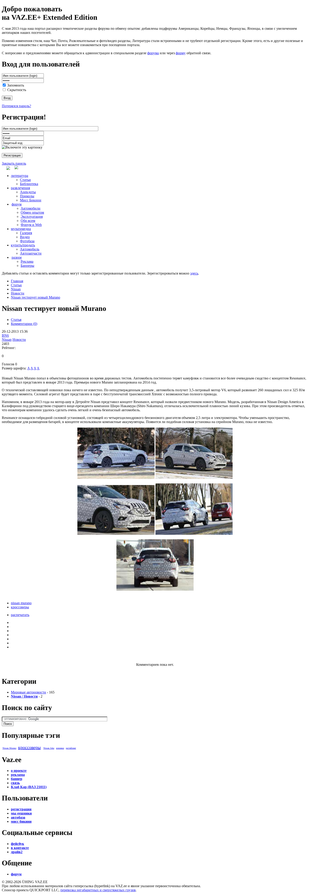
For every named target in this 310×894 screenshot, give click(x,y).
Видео (25, 237)
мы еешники (21, 813)
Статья (16, 320)
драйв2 (16, 852)
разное (17, 257)
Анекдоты (28, 192)
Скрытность (16, 90)
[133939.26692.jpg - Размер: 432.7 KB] (194, 478)
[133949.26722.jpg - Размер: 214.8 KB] (116, 533)
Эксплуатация (32, 216)
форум (17, 204)
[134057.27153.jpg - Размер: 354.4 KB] (194, 533)
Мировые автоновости (28, 692)
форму (181, 53)
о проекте (19, 771)
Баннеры (27, 265)
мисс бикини (21, 821)
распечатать (20, 615)
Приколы (27, 196)
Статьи (25, 180)
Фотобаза (27, 241)
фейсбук (17, 844)
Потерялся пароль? (16, 106)
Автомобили (30, 208)
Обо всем (28, 221)
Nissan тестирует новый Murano (35, 297)
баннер (16, 779)
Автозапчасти (31, 253)
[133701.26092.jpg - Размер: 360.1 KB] (116, 478)
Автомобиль (29, 249)
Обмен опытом (32, 212)
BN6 (5, 335)
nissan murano (21, 603)
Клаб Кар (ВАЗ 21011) (29, 787)
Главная (17, 281)
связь (15, 783)
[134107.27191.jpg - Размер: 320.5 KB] (155, 589)
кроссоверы (20, 607)
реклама (18, 775)
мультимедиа (21, 229)
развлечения (20, 188)
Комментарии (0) (24, 324)
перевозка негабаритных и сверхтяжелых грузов (98, 890)
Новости (17, 293)
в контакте (20, 848)
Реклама (27, 261)
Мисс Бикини (30, 200)
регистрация (21, 809)
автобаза (18, 817)
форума (153, 53)
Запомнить (15, 85)
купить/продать (23, 245)
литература (19, 176)
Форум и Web (31, 225)
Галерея (26, 233)
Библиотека (29, 184)
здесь (194, 273)
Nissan (16, 289)
